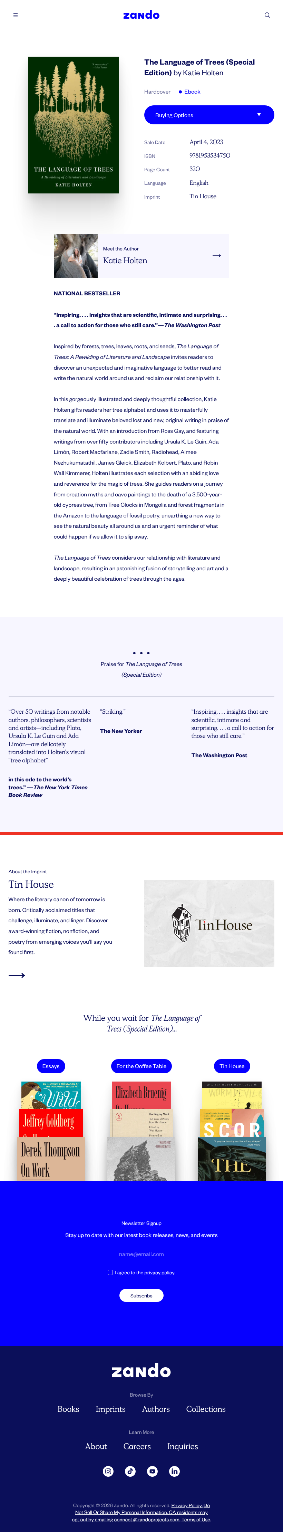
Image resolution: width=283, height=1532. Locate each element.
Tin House (202, 196)
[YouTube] (152, 1471)
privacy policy (159, 1272)
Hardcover (157, 91)
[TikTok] (130, 1471)
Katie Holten (203, 72)
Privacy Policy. (187, 1505)
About (96, 1446)
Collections (206, 1409)
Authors (155, 1409)
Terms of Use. (196, 1519)
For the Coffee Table (142, 1065)
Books (68, 1409)
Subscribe (141, 1295)
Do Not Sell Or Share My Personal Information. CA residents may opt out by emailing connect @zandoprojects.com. (141, 1512)
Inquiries (182, 1446)
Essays (51, 1065)
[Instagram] (108, 1471)
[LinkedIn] (174, 1471)
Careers (137, 1446)
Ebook (191, 91)
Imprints (110, 1409)
